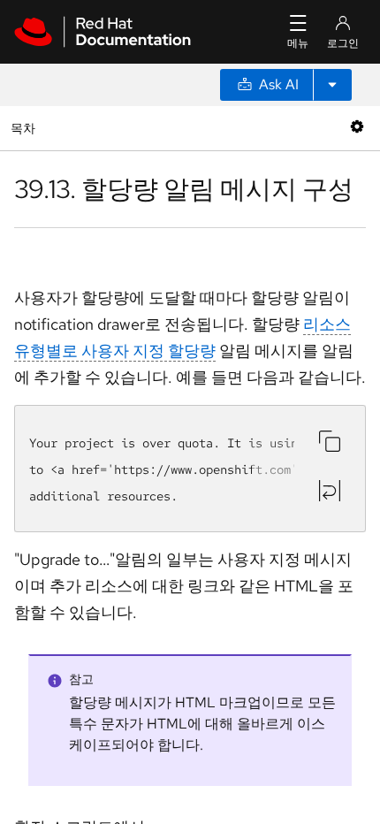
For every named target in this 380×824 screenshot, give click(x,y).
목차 (25, 127)
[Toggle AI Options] (332, 85)
